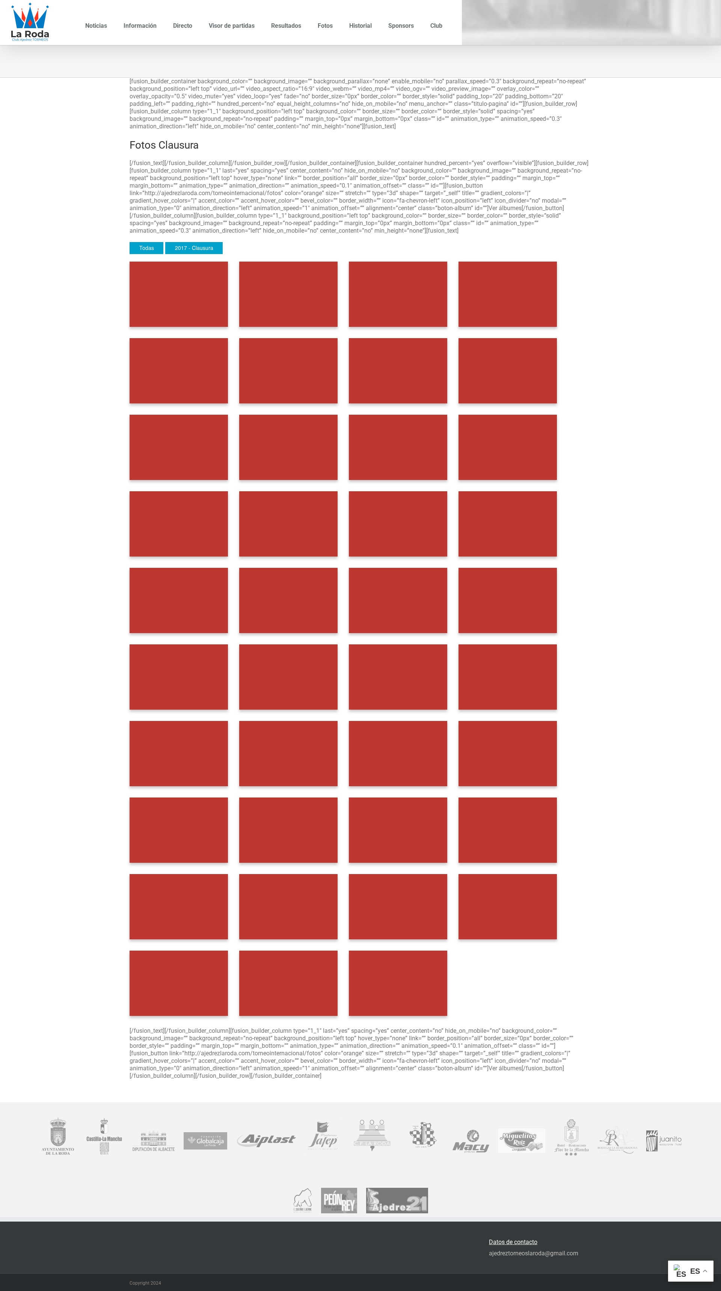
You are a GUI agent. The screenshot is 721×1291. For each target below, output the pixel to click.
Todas (146, 247)
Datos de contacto (513, 1242)
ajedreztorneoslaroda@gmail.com (533, 1253)
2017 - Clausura (194, 247)
